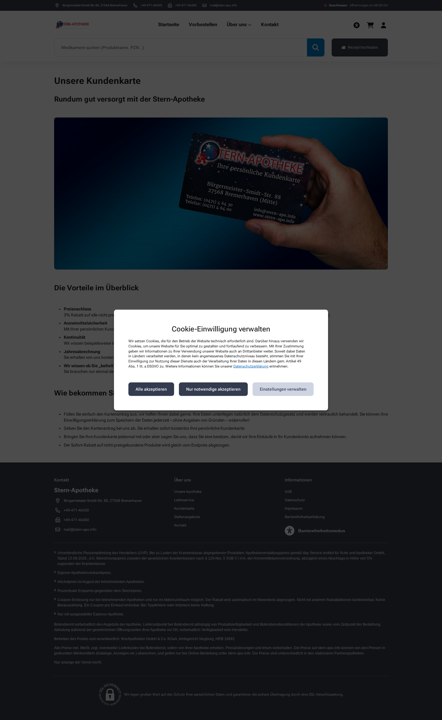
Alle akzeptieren (151, 389)
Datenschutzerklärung (251, 366)
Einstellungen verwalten (283, 389)
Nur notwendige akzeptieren (213, 389)
